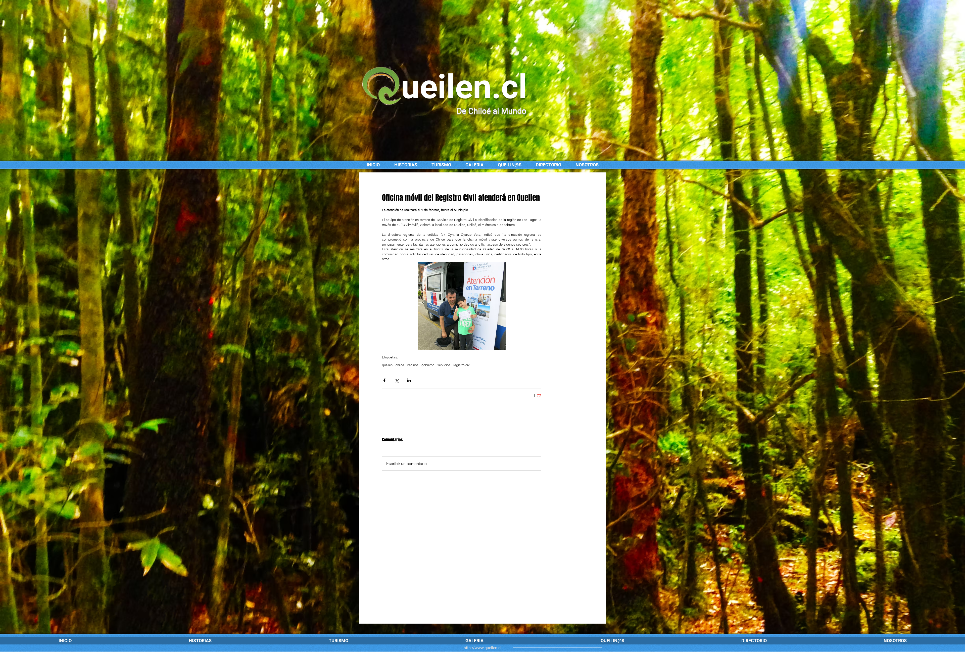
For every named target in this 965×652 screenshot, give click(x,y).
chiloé (400, 365)
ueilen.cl (464, 87)
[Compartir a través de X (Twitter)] (396, 380)
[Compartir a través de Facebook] (384, 380)
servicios (443, 365)
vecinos (412, 365)
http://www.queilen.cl (482, 647)
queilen (387, 365)
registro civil (462, 365)
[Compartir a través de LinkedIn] (409, 380)
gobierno (427, 365)
